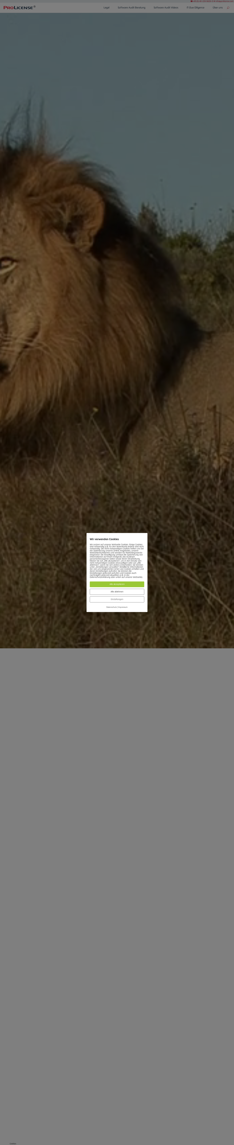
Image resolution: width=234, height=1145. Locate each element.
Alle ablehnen (117, 592)
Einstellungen (117, 599)
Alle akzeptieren (117, 584)
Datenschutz (111, 607)
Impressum (123, 607)
